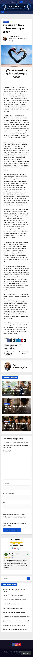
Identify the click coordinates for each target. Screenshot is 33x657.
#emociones (23, 38)
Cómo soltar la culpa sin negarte (15, 407)
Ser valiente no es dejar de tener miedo (15, 629)
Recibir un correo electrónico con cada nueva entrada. (14, 524)
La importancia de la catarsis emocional (11, 353)
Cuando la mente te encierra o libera (14, 625)
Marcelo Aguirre (15, 36)
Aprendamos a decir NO (23, 352)
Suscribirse (26, 653)
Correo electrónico (9, 493)
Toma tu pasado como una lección (13, 608)
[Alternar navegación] (17, 12)
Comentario (7, 451)
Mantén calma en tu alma (10, 604)
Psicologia (5, 21)
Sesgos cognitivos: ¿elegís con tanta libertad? (16, 390)
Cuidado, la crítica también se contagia (16, 425)
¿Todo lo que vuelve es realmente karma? (16, 621)
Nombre (6, 484)
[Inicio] (2, 12)
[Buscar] (28, 578)
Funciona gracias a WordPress (11, 652)
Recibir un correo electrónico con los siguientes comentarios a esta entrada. (14, 516)
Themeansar (16, 654)
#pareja (11, 41)
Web (4, 502)
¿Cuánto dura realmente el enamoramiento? (16, 616)
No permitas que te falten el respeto (14, 612)
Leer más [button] (6, 567)
